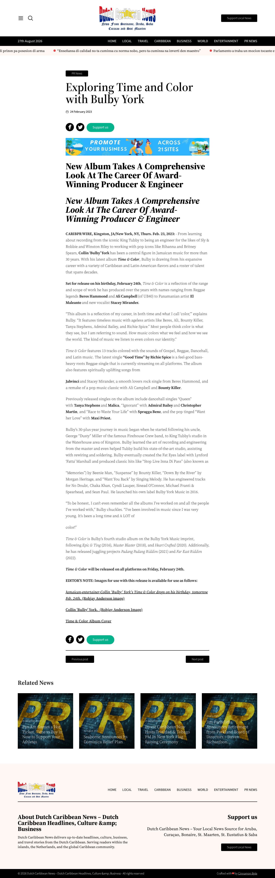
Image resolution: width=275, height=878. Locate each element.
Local (127, 41)
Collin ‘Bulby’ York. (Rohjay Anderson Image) (104, 609)
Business (184, 41)
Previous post (80, 659)
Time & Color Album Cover (88, 621)
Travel (143, 41)
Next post (197, 659)
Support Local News (239, 18)
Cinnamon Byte (247, 873)
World (203, 41)
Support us (100, 127)
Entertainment (226, 41)
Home (112, 41)
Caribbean (162, 41)
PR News (250, 41)
